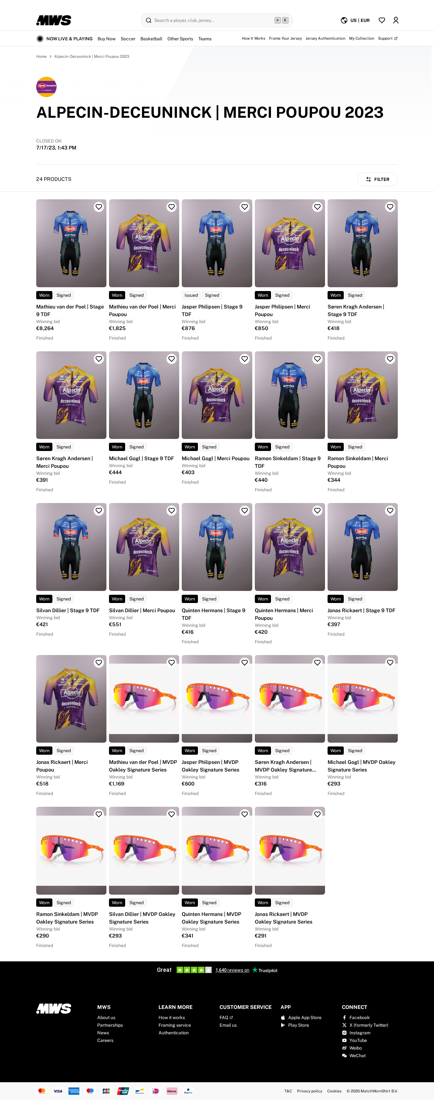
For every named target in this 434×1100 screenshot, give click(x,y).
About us (106, 1017)
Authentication (174, 1032)
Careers (105, 1040)
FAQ (224, 1017)
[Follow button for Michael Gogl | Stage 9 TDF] (171, 359)
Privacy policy (309, 1091)
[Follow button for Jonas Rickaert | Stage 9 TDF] (390, 511)
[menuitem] (355, 20)
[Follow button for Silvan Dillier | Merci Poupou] (171, 511)
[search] (217, 20)
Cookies (334, 1091)
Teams (205, 38)
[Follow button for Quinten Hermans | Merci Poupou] (317, 511)
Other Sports (180, 38)
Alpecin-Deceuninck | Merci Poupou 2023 (91, 56)
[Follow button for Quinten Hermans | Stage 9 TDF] (245, 511)
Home (41, 56)
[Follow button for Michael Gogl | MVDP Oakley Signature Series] (390, 663)
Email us (228, 1025)
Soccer (128, 38)
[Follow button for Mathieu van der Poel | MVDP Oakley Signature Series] (171, 663)
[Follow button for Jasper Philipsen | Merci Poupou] (317, 207)
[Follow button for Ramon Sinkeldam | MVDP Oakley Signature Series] (99, 814)
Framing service (175, 1025)
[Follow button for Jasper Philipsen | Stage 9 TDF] (245, 207)
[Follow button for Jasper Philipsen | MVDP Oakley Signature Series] (245, 663)
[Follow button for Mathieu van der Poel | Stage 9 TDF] (99, 207)
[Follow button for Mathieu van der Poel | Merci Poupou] (171, 207)
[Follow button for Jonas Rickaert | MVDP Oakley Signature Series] (317, 814)
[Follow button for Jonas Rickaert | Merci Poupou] (99, 663)
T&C (288, 1091)
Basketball (151, 38)
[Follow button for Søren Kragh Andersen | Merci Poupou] (99, 359)
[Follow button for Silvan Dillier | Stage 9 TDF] (99, 511)
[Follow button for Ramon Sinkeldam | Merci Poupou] (390, 359)
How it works (172, 1017)
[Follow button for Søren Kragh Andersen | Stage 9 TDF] (390, 207)
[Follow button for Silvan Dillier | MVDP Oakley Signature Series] (171, 814)
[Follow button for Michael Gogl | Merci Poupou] (245, 359)
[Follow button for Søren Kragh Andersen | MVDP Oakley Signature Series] (317, 663)
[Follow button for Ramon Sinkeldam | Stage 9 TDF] (317, 359)
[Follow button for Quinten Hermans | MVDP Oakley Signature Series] (245, 814)
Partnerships (110, 1025)
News (103, 1032)
